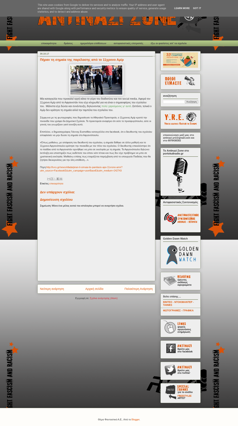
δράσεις (68, 43)
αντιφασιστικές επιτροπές (128, 43)
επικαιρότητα (48, 43)
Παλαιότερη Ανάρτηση (139, 288)
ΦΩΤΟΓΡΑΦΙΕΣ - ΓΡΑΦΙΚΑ (178, 310)
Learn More (182, 8)
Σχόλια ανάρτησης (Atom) (104, 298)
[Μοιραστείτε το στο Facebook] (58, 178)
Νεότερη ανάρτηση (52, 288)
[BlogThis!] (51, 178)
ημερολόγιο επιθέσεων (93, 43)
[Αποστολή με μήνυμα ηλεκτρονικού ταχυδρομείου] (48, 178)
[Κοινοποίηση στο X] (55, 178)
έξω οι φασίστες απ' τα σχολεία (169, 43)
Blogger (135, 419)
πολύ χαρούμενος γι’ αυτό (116, 106)
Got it (197, 8)
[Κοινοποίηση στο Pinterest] (61, 178)
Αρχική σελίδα (94, 288)
